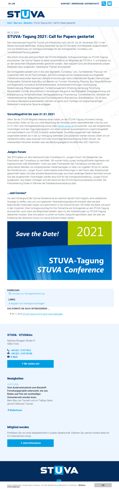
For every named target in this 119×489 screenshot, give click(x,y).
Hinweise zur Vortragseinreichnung (28, 293)
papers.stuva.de (65, 126)
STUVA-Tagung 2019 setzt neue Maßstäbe (43, 314)
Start (9, 23)
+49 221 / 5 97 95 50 (21, 353)
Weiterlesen (16, 410)
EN (13, 3)
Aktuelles (28, 23)
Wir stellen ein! (31, 363)
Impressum (77, 3)
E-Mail (14, 357)
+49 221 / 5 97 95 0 (21, 350)
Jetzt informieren (32, 443)
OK (103, 485)
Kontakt (65, 3)
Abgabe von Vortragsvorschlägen (28, 303)
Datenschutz (92, 3)
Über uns (18, 23)
